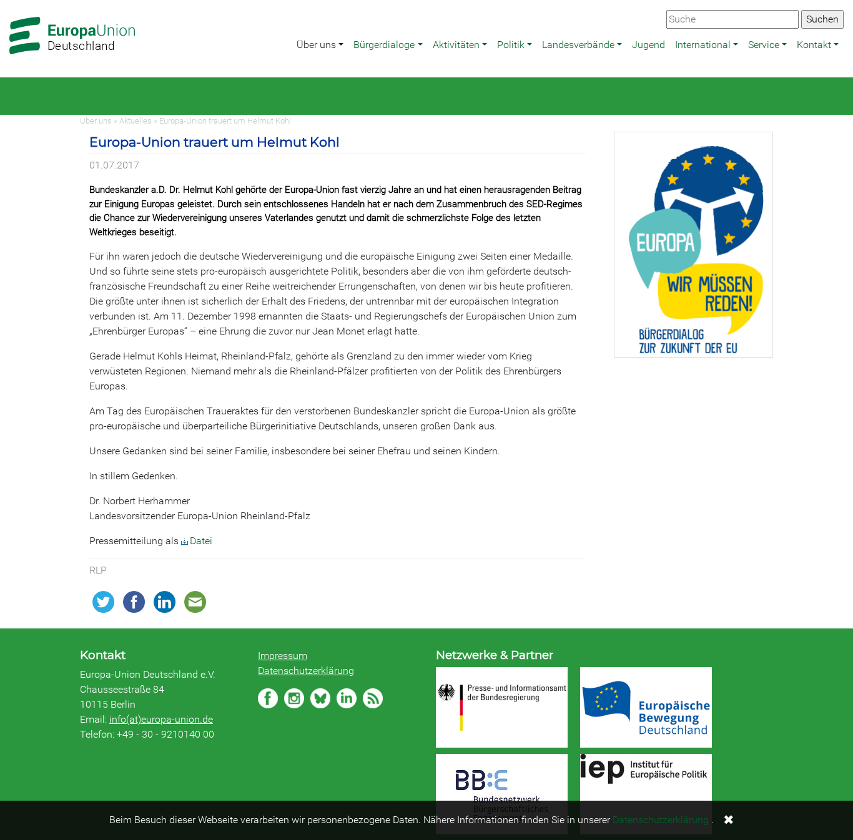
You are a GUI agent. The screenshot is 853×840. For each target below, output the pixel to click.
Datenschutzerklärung (306, 670)
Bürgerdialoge (384, 45)
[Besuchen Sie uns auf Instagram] (294, 698)
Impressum (282, 656)
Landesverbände (578, 45)
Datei (201, 541)
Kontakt (814, 45)
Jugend (648, 45)
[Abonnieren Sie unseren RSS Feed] (373, 698)
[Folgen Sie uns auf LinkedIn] (347, 698)
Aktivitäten (456, 45)
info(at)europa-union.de (161, 719)
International (703, 45)
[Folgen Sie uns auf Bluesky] (320, 698)
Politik (511, 45)
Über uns (316, 45)
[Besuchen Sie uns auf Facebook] (268, 698)
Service (763, 45)
